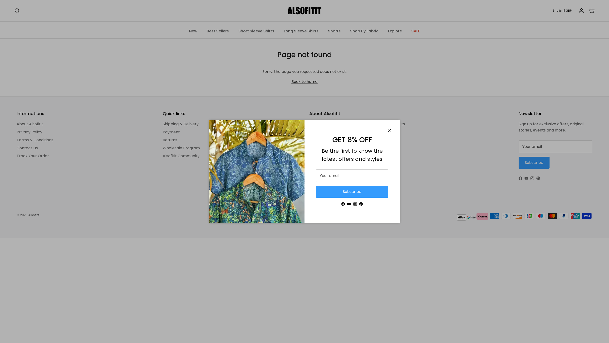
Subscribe (352, 191)
